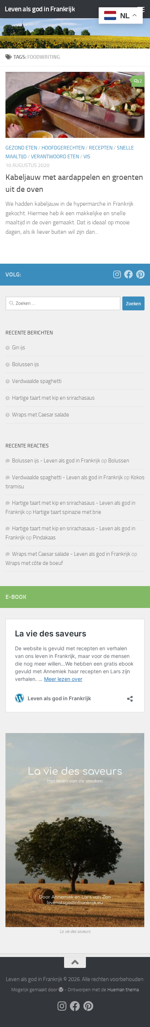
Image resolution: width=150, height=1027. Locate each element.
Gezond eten (21, 148)
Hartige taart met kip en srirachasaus (53, 398)
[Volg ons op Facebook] (128, 274)
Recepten (100, 148)
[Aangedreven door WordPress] (60, 989)
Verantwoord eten (55, 157)
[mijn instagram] (116, 274)
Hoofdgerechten (63, 148)
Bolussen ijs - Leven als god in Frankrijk (56, 460)
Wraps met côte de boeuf (34, 563)
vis (86, 157)
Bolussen (118, 460)
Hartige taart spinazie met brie (67, 512)
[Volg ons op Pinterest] (140, 274)
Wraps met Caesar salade (40, 414)
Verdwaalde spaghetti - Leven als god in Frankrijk (67, 477)
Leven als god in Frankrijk (40, 9)
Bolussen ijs (25, 364)
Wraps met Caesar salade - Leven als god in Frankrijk (71, 554)
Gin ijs (18, 347)
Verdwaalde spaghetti (37, 381)
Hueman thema (123, 989)
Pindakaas (44, 537)
